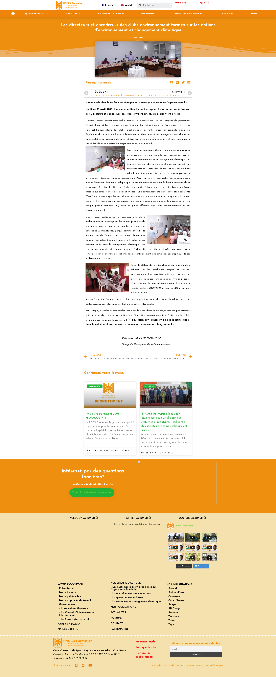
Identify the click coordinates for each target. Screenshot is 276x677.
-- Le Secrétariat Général (74, 619)
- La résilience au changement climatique (136, 601)
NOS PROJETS (147, 14)
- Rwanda (172, 612)
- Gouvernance (66, 604)
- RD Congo (173, 608)
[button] (13, 14)
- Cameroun (174, 596)
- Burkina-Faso (175, 592)
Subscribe (202, 566)
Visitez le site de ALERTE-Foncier (92, 484)
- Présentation (65, 588)
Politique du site (146, 647)
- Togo (170, 624)
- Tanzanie (173, 616)
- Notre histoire (66, 592)
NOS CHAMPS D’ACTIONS (109, 14)
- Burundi (172, 588)
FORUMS (226, 14)
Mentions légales (146, 642)
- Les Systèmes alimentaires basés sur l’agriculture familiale (133, 588)
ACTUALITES (71, 14)
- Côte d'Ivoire (175, 600)
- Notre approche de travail (74, 600)
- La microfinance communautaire (131, 593)
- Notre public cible (69, 596)
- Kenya (171, 604)
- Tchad (171, 620)
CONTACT (254, 14)
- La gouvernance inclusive (127, 597)
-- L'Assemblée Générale (73, 608)
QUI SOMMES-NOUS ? (35, 14)
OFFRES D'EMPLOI (69, 624)
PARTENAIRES (119, 629)
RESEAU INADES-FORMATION (188, 14)
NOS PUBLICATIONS (123, 607)
